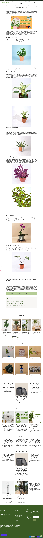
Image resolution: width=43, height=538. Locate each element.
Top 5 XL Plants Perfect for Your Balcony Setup (15, 303)
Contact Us (28, 518)
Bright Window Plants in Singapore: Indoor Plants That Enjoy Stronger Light (21, 441)
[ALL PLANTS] (8, 352)
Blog (15, 514)
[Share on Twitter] (8, 313)
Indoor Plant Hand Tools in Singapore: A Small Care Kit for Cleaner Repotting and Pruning (35, 484)
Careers (16, 520)
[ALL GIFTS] (8, 369)
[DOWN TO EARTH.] (35, 369)
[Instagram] (21, 506)
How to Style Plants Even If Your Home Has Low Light (21, 425)
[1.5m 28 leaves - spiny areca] (13, 337)
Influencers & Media (18, 515)
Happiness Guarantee (19, 513)
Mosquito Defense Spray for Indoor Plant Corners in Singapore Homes (8, 496)
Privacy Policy (28, 517)
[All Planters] (21, 352)
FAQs (27, 511)
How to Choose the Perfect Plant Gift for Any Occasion (16, 305)
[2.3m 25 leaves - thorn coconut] (18, 337)
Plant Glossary (28, 515)
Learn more (38, 0)
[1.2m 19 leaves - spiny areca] (12, 337)
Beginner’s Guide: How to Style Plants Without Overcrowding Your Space (35, 426)
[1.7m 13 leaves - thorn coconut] (16, 337)
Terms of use (28, 516)
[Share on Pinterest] (9, 313)
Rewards (16, 511)
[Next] (41, 330)
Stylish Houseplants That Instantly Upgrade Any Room (8, 425)
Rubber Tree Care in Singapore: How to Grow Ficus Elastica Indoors (21, 496)
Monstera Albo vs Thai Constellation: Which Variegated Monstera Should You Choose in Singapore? (35, 442)
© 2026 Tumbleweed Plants (5, 536)
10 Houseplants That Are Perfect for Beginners (15, 299)
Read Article (33, 293)
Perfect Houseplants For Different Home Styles (15, 301)
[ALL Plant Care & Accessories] (35, 352)
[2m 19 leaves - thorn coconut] (17, 337)
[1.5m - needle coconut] (19, 337)
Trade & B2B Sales (18, 516)
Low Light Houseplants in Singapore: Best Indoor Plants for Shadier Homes (8, 442)
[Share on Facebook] (7, 313)
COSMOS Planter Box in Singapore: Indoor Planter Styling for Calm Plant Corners (8, 385)
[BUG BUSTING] (21, 369)
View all (21, 317)
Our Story (16, 510)
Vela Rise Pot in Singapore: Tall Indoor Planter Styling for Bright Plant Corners (35, 386)
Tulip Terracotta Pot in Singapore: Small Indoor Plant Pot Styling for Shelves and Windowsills (21, 399)
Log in (41, 0)
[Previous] (2, 330)
